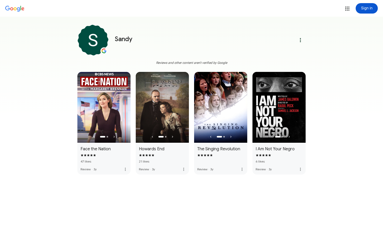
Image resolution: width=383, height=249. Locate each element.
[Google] (14, 9)
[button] (347, 8)
